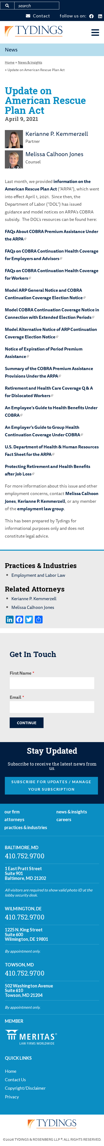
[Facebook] (91, 16)
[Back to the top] (92, 1134)
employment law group (40, 508)
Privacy (12, 1096)
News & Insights (30, 62)
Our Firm (12, 811)
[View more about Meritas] (31, 1043)
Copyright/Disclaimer (25, 1088)
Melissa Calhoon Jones (54, 154)
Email (15, 697)
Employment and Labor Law (38, 575)
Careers (63, 819)
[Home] (33, 34)
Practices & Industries (25, 827)
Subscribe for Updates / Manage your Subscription (51, 786)
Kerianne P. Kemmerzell (56, 133)
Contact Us (15, 1079)
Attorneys (14, 819)
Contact (41, 15)
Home (10, 62)
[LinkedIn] (100, 16)
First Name (20, 673)
